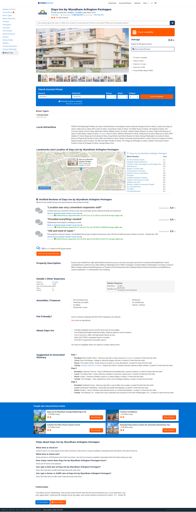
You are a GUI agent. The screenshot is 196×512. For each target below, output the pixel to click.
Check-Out (76, 93)
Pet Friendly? (7, 31)
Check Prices (8, 12)
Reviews (6, 21)
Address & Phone (9, 9)
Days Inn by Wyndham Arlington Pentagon (148, 153)
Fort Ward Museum (133, 191)
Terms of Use (20, 510)
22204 (79, 12)
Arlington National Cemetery (137, 178)
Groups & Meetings (10, 49)
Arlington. (70, 12)
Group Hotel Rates (125, 3)
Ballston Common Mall (135, 169)
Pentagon (102, 134)
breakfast (129, 358)
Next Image (122, 50)
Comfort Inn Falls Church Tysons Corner (63, 425)
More (145, 3)
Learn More (43, 502)
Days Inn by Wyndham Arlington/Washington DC (66, 412)
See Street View (44, 188)
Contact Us (4, 510)
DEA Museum (132, 166)
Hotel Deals (112, 3)
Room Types (7, 15)
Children (132, 93)
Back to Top (8, 53)
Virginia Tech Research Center (138, 180)
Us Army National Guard (135, 160)
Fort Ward (130, 189)
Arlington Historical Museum (137, 162)
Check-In (41, 93)
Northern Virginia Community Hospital (140, 184)
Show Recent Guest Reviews (48, 253)
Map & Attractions (9, 18)
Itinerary (5, 37)
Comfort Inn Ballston (128, 412)
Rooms (109, 93)
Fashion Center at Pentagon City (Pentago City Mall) (146, 164)
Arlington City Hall (133, 182)
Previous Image (42, 50)
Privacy (27, 510)
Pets (87, 270)
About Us (12, 510)
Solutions (137, 3)
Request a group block (74, 104)
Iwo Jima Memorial (133, 187)
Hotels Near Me (36, 510)
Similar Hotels (8, 40)
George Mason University (136, 171)
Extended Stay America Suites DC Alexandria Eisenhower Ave (145, 425)
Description (7, 25)
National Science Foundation (137, 173)
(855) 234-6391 (58, 510)
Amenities (6, 28)
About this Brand (9, 34)
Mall (92, 393)
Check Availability (156, 96)
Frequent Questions (10, 46)
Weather (6, 43)
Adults (120, 93)
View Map (54, 15)
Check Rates (58, 502)
